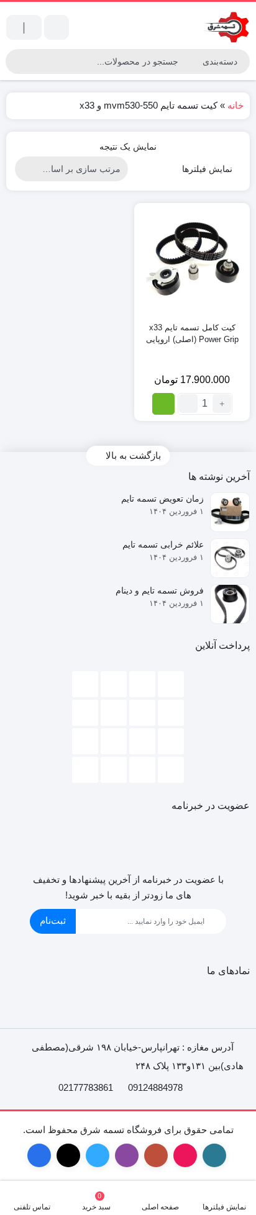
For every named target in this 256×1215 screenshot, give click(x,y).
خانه (235, 105)
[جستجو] (17, 61)
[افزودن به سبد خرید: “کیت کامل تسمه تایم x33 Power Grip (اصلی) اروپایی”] (163, 404)
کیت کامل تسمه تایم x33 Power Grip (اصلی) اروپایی (192, 334)
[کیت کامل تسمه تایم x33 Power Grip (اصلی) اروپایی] (192, 260)
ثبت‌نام (53, 920)
